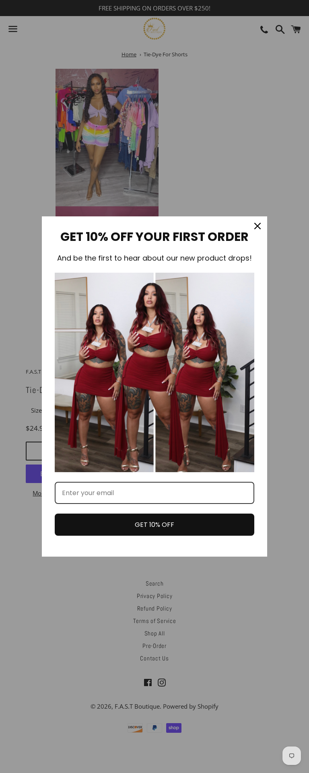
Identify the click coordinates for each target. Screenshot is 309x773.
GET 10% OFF (154, 524)
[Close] (257, 226)
